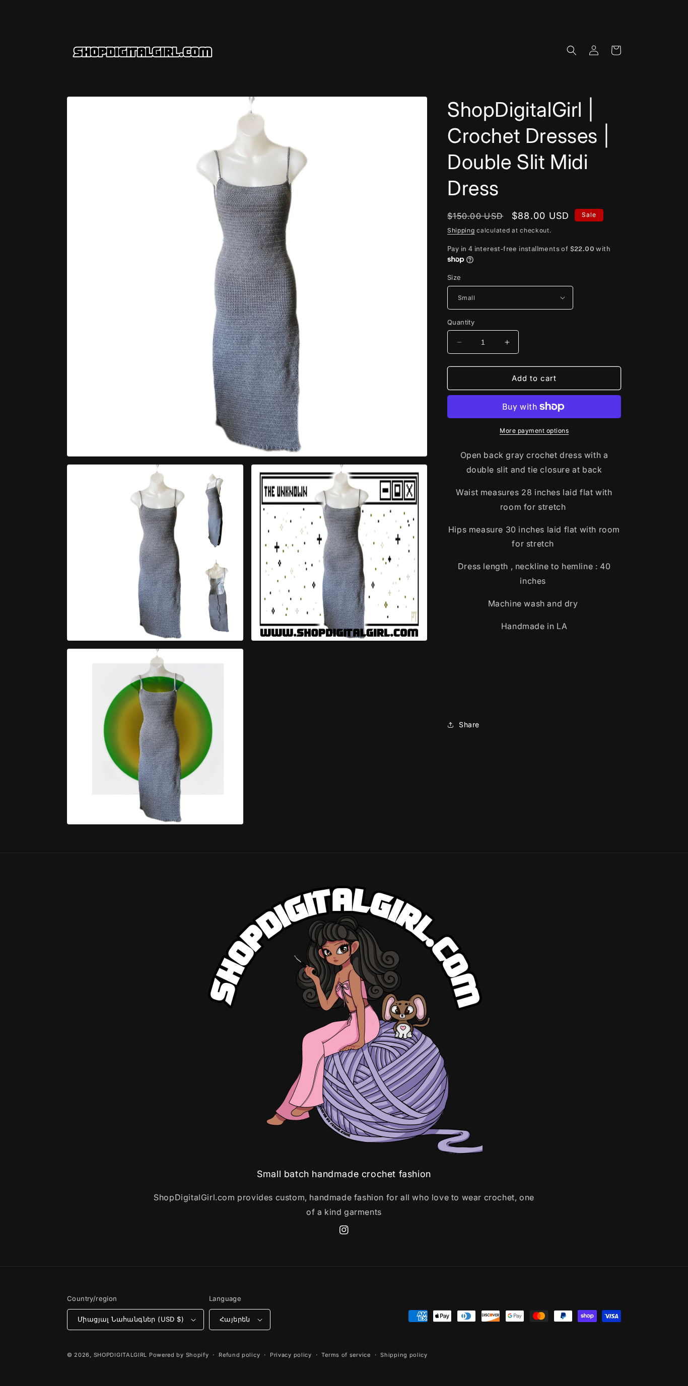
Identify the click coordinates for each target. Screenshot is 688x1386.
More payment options (534, 430)
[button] (572, 50)
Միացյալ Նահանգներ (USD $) (131, 1319)
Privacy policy (291, 1354)
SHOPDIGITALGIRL (121, 1354)
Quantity (460, 322)
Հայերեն (235, 1319)
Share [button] (469, 724)
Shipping (461, 230)
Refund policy (239, 1354)
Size (454, 277)
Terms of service (345, 1354)
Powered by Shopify (179, 1354)
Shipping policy (404, 1354)
